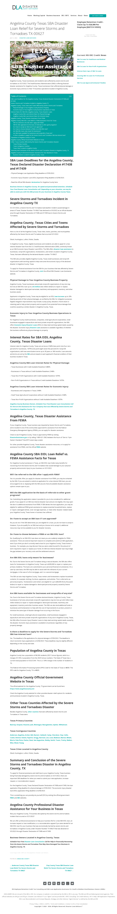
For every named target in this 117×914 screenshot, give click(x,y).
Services (74, 15)
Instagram (54, 883)
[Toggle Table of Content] (69, 96)
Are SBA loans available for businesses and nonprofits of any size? (32, 133)
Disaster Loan (35, 328)
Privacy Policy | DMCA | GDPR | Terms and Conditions (47, 904)
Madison (57, 738)
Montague (38, 725)
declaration (35, 182)
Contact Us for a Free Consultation (76, 904)
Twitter (44, 883)
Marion (63, 738)
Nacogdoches (47, 725)
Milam (69, 738)
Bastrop (13, 725)
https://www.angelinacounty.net (22, 689)
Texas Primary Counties (20, 144)
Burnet (36, 735)
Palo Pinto (19, 740)
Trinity (63, 740)
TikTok (67, 883)
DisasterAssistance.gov (18, 437)
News (86, 15)
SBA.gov (17, 896)
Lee (47, 738)
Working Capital (39, 15)
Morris (12, 740)
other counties (33, 712)
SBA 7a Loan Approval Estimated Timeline (91, 83)
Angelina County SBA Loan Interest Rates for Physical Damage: (31, 114)
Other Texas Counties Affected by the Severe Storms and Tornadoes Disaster (35, 142)
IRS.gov (25, 896)
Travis (58, 740)
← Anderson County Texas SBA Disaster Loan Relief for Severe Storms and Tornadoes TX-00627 (24, 868)
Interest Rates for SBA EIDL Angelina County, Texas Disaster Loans (31, 112)
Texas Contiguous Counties (21, 146)
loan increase (59, 296)
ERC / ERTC (65, 15)
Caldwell (43, 735)
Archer (27, 735)
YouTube (72, 883)
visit (41, 271)
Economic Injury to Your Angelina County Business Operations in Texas (34, 110)
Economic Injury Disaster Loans (26, 325)
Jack (31, 725)
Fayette (30, 738)
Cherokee (55, 735)
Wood (16, 743)
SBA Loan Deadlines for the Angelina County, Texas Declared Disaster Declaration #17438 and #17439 (40, 100)
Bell (32, 735)
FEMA (38, 447)
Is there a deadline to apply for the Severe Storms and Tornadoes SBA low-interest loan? (39, 135)
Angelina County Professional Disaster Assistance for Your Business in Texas (34, 153)
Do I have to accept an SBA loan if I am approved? (28, 127)
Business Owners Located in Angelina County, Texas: (29, 155)
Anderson (13, 735)
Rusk (31, 740)
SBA (28, 354)
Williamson (63, 725)
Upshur (55, 725)
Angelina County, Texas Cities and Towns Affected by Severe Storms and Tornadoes (37, 105)
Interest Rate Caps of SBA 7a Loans (89, 71)
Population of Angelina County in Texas (23, 137)
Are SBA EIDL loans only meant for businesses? (27, 131)
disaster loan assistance (63, 249)
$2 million (36, 287)
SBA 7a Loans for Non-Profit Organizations (92, 66)
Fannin (24, 738)
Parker (26, 740)
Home (30, 15)
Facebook (49, 883)
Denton (18, 738)
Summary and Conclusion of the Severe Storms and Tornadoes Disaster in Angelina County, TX (40, 150)
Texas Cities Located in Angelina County (25, 148)
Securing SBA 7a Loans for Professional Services (90, 77)
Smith (53, 740)
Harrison (42, 738)
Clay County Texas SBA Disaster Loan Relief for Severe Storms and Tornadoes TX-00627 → (58, 868)
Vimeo (63, 883)
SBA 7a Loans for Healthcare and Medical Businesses (91, 60)
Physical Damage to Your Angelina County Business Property (31, 108)
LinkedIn (58, 883)
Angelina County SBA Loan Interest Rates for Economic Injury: (31, 116)
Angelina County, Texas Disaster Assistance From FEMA (28, 118)
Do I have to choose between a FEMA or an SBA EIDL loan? (30, 129)
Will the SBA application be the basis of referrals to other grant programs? (35, 125)
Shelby (47, 740)
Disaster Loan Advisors (28, 38)
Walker (69, 740)
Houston (26, 725)
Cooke (12, 738)
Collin (66, 735)
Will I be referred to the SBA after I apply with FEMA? (28, 123)
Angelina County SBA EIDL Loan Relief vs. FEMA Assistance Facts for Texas (33, 120)
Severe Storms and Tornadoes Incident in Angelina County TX (30, 103)
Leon (51, 738)
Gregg (36, 738)
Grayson (20, 725)
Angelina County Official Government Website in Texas (27, 140)
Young (21, 743)
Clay (61, 735)
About (80, 15)
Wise (12, 743)
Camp (49, 735)
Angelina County (23, 858)
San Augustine (39, 740)
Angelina (21, 735)
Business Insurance (53, 15)
